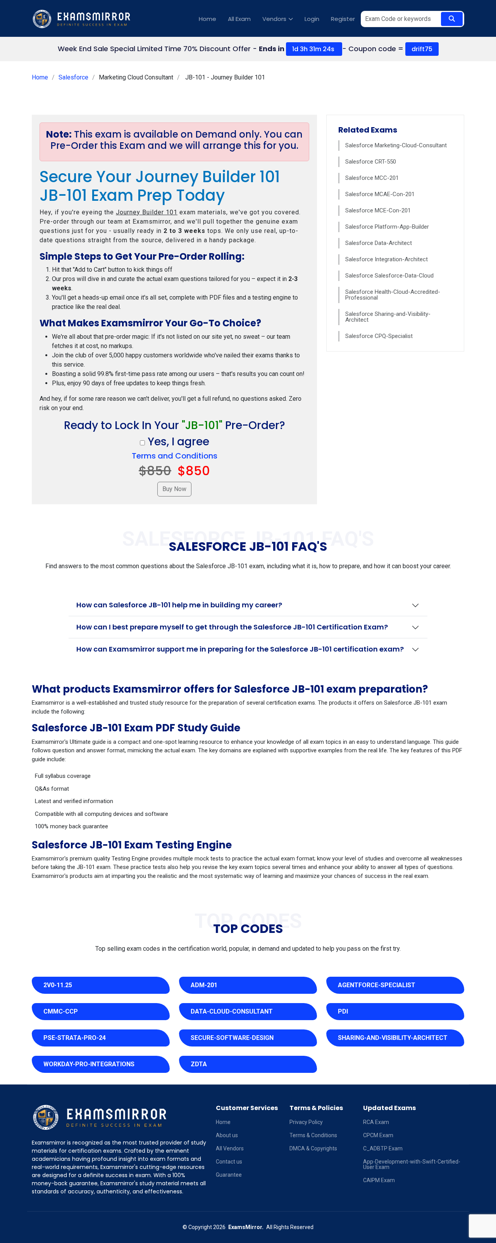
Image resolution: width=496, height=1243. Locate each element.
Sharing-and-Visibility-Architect (393, 1037)
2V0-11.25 (57, 985)
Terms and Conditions (174, 455)
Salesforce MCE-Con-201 (378, 210)
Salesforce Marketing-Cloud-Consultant (396, 145)
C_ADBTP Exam (383, 1148)
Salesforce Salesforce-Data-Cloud (389, 275)
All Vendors (230, 1148)
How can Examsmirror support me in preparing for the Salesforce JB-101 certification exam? (240, 649)
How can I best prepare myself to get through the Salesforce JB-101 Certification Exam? (232, 627)
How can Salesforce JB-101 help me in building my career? (179, 605)
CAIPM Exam (379, 1180)
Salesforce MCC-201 (372, 177)
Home (207, 19)
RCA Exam (376, 1122)
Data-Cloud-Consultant (232, 1011)
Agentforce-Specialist (376, 985)
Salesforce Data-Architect (378, 243)
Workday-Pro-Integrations (88, 1064)
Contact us (229, 1161)
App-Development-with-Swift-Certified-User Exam (411, 1164)
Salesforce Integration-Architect (386, 259)
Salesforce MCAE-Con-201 (380, 194)
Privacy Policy (306, 1122)
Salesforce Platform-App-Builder (387, 226)
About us (227, 1135)
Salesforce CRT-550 (370, 161)
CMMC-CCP (60, 1011)
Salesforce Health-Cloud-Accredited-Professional (392, 294)
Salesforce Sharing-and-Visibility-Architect (388, 316)
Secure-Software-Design (232, 1037)
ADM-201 (204, 985)
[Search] (452, 19)
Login (312, 19)
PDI (343, 1011)
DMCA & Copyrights (313, 1148)
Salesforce (73, 77)
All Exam (239, 19)
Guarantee (229, 1174)
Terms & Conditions (313, 1135)
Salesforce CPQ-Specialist (379, 336)
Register (343, 19)
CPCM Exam (378, 1135)
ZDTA (199, 1064)
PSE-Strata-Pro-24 (74, 1037)
